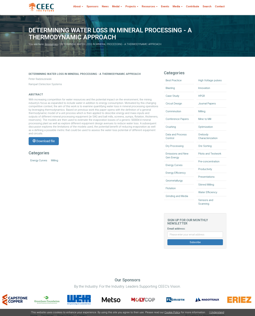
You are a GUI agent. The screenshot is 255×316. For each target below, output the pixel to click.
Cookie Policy (172, 312)
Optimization (205, 126)
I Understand (216, 312)
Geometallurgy (174, 180)
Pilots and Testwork (209, 153)
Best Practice (174, 80)
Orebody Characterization (208, 136)
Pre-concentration (208, 161)
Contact (220, 6)
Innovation (204, 88)
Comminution (173, 111)
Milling (54, 160)
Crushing (171, 126)
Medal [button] (116, 6)
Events (165, 6)
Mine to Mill (204, 119)
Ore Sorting (205, 146)
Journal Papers (207, 103)
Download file (45, 141)
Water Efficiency (207, 192)
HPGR (201, 95)
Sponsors (92, 6)
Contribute (192, 6)
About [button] (77, 6)
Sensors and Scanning (205, 202)
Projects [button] (130, 6)
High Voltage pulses (210, 80)
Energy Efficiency (176, 172)
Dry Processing (175, 146)
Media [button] (176, 6)
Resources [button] (148, 6)
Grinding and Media (177, 196)
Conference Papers (177, 119)
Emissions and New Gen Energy (177, 155)
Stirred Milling (206, 184)
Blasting (170, 88)
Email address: (176, 228)
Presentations (206, 176)
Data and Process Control (176, 136)
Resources (51, 44)
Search (207, 6)
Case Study (172, 95)
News (105, 6)
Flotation (171, 188)
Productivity (205, 169)
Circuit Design (174, 103)
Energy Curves (38, 160)
